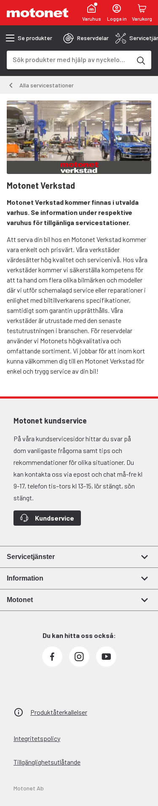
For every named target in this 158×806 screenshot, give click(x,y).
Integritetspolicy (36, 738)
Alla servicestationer (46, 85)
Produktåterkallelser (58, 712)
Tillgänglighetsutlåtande (46, 762)
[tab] (86, 38)
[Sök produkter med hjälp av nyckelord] (140, 60)
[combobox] (69, 59)
